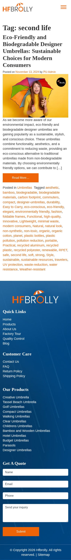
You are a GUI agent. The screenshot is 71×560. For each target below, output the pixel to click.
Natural (38, 226)
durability (53, 202)
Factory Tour (12, 334)
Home (7, 319)
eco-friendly (55, 207)
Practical (9, 245)
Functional (34, 216)
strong (39, 255)
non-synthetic (12, 231)
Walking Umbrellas (16, 416)
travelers (61, 260)
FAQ (6, 366)
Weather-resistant (32, 269)
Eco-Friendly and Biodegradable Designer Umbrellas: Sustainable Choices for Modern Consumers (32, 51)
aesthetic (52, 187)
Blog (6, 343)
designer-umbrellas (31, 202)
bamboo (9, 192)
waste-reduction (36, 264)
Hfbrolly (41, 550)
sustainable (11, 260)
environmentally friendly (32, 211)
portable (51, 240)
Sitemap (44, 555)
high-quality (52, 216)
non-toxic (30, 231)
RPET (63, 250)
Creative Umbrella (16, 397)
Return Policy (12, 371)
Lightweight (27, 221)
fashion (56, 211)
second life (18, 255)
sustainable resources (37, 260)
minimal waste (48, 221)
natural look (53, 226)
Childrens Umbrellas (17, 426)
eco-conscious (34, 207)
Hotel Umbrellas (14, 436)
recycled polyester (27, 250)
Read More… (20, 177)
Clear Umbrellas (14, 421)
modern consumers (17, 226)
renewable (49, 250)
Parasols (9, 445)
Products (9, 324)
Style (50, 255)
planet (17, 236)
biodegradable (26, 192)
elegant (8, 211)
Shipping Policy (14, 376)
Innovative (10, 221)
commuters (50, 197)
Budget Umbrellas (16, 440)
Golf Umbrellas (13, 407)
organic (44, 231)
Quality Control (13, 339)
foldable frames (14, 216)
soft (30, 255)
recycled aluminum (30, 245)
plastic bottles (34, 236)
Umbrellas (24, 187)
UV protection (13, 264)
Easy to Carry (12, 207)
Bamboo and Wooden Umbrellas (26, 431)
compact (9, 202)
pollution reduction (30, 240)
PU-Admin (49, 71)
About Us (9, 329)
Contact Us (11, 361)
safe (6, 255)
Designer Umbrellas (17, 450)
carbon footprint (29, 197)
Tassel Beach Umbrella (19, 402)
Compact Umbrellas (17, 411)
